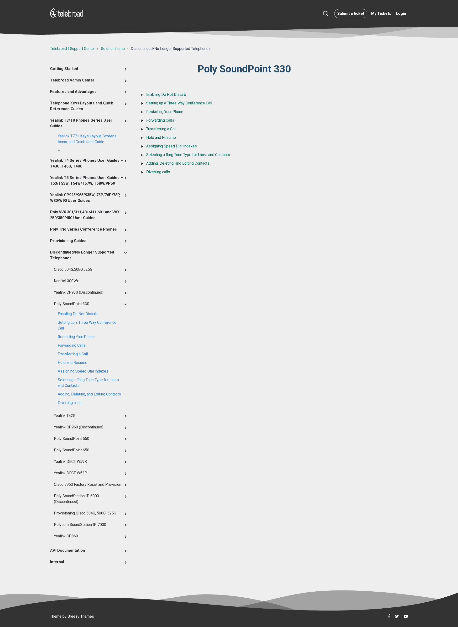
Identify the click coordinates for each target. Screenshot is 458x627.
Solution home (113, 48)
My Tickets (381, 13)
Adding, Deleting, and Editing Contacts (89, 394)
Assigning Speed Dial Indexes (83, 371)
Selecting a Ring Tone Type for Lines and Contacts (88, 383)
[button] (325, 13)
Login (401, 13)
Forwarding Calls (72, 345)
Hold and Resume (72, 362)
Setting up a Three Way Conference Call (87, 325)
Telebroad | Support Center (72, 48)
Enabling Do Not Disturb (78, 314)
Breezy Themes (81, 616)
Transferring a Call (73, 354)
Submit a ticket (350, 13)
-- (59, 150)
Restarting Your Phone (76, 337)
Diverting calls (70, 402)
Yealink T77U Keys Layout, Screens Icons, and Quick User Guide (87, 139)
